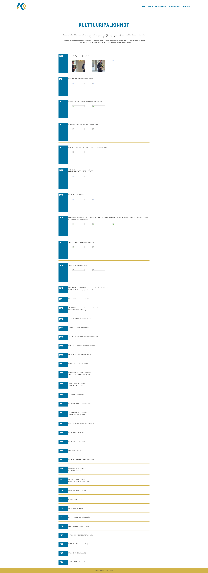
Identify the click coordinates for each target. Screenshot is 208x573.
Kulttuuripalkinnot (160, 6)
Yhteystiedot (186, 6)
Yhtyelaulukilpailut (174, 6)
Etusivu (143, 6)
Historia (150, 6)
